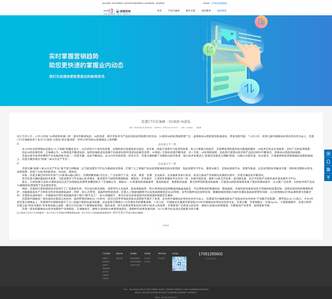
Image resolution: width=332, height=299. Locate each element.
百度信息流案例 (135, 262)
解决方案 (190, 10)
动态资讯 (221, 10)
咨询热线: (206, 3)
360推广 (186, 289)
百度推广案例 (135, 265)
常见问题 (161, 258)
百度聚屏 (105, 275)
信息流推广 (106, 262)
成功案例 (206, 10)
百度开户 (149, 289)
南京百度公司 (139, 128)
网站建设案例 (135, 258)
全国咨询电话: (210, 259)
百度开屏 (105, 278)
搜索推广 (105, 258)
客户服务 (147, 262)
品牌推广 (105, 265)
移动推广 (162, 289)
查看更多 (166, 225)
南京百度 (148, 128)
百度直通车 (169, 289)
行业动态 (147, 258)
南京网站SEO (204, 289)
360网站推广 (178, 289)
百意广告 (105, 272)
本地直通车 (106, 268)
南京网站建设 (194, 289)
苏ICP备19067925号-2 (169, 297)
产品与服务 (174, 10)
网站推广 (155, 289)
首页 (159, 10)
